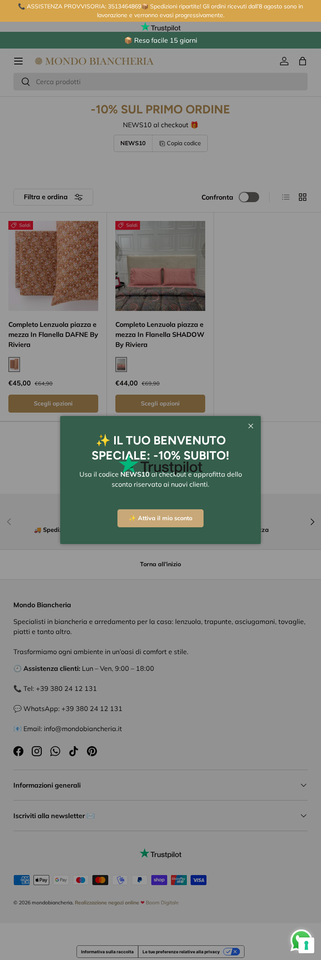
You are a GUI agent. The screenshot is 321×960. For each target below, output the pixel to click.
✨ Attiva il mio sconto (160, 518)
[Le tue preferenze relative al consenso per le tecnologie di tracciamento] (306, 945)
